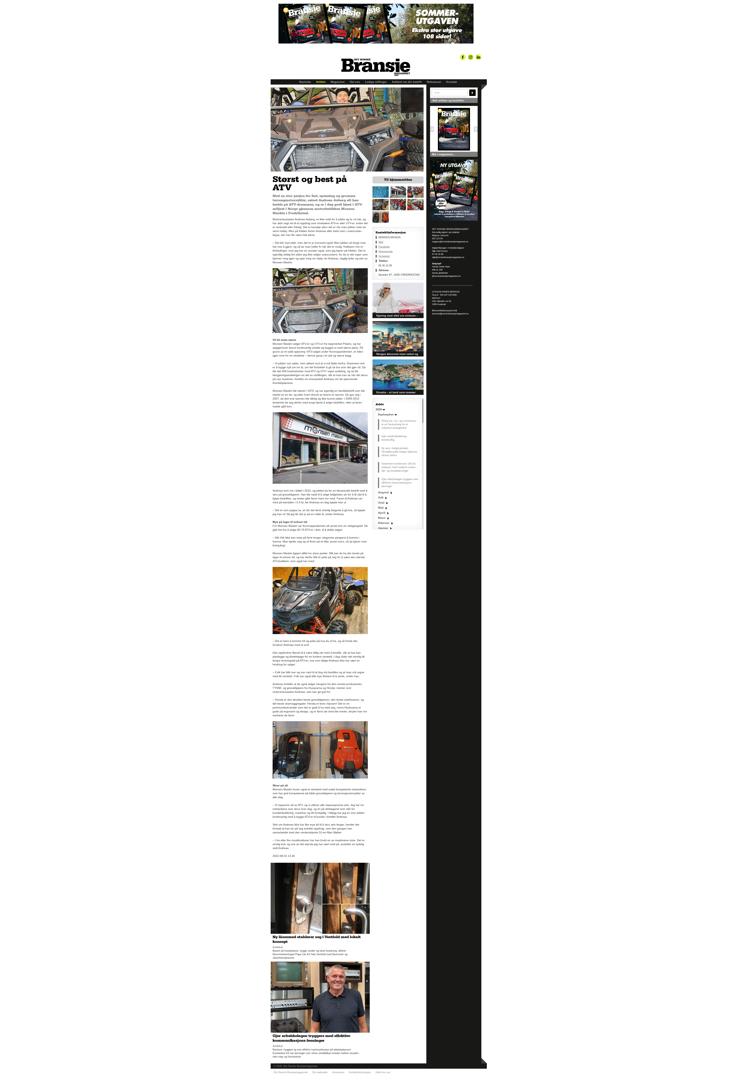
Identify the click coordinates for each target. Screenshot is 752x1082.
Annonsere (338, 1072)
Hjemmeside (386, 251)
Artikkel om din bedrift (407, 81)
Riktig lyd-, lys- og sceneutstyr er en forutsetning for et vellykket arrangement (398, 424)
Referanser (434, 81)
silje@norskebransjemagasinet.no (448, 257)
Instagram (384, 256)
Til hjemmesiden (398, 179)
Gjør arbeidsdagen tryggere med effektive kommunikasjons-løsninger (399, 483)
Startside (305, 81)
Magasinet (338, 81)
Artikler (321, 81)
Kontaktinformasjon (360, 1072)
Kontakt (451, 81)
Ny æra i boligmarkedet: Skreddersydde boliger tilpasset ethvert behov (399, 452)
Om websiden (320, 1072)
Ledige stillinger (376, 81)
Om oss (355, 81)
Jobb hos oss (382, 1072)
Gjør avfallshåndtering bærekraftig (393, 438)
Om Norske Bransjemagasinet (291, 1072)
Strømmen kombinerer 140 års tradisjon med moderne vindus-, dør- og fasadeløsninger (399, 467)
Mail (381, 242)
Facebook (384, 246)
